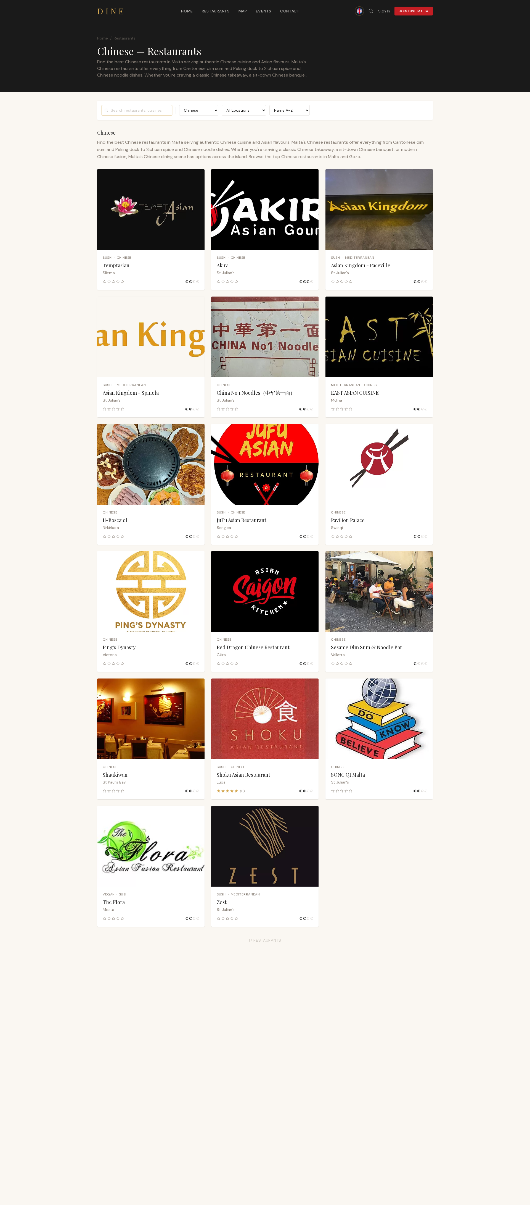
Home (187, 11)
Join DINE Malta (413, 11)
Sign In (384, 11)
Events (263, 11)
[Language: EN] (359, 11)
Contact (290, 11)
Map (243, 11)
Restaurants (216, 11)
